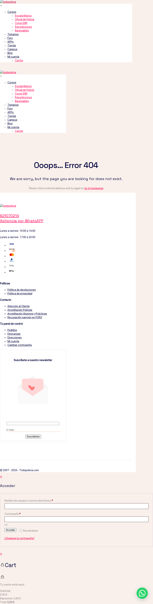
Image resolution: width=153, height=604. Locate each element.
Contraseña (12, 513)
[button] (142, 593)
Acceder (10, 530)
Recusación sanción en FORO (24, 317)
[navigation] (76, 578)
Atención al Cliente (18, 306)
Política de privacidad (19, 293)
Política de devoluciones (21, 289)
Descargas (14, 333)
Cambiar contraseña (19, 345)
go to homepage (93, 188)
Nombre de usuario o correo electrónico (28, 500)
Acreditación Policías (19, 309)
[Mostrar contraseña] (5, 524)
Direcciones (14, 337)
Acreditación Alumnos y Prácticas (27, 313)
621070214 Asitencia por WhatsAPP (21, 218)
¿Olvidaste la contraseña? (19, 538)
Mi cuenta (13, 341)
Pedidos (12, 330)
